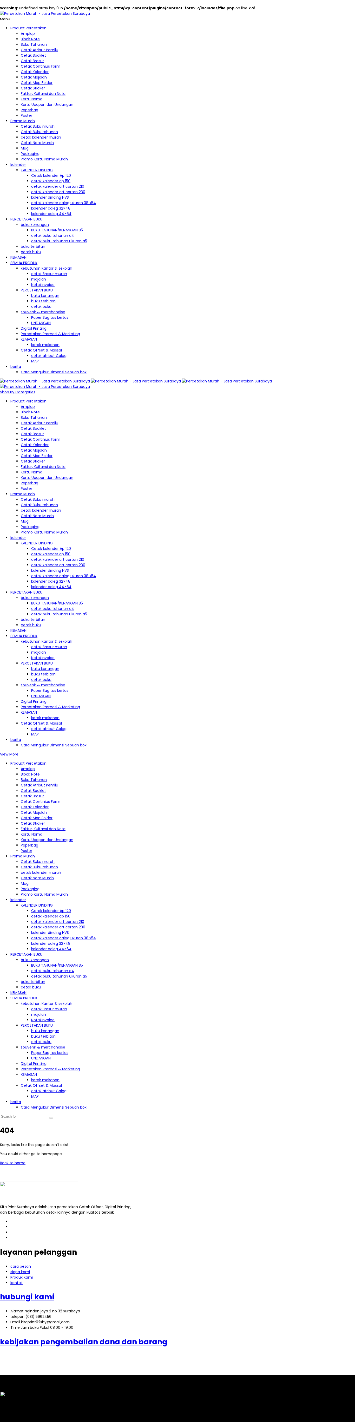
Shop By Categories (17, 392)
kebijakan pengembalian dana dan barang (83, 1342)
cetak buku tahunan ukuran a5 (59, 241)
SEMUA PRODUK (23, 262)
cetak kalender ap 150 (50, 181)
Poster (26, 115)
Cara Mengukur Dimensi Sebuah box (54, 372)
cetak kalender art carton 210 (57, 186)
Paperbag (29, 110)
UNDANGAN (41, 322)
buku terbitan (33, 246)
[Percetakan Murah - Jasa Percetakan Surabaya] (45, 13)
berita (15, 366)
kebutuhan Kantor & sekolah (46, 268)
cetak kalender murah (41, 137)
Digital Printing (34, 328)
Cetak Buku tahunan (39, 131)
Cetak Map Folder (36, 82)
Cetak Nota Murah (37, 142)
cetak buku (31, 252)
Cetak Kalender (35, 71)
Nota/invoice (43, 284)
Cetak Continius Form (40, 66)
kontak (16, 1282)
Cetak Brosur (32, 60)
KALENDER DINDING (37, 170)
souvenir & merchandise (43, 312)
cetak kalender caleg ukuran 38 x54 (63, 202)
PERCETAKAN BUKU (26, 219)
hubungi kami (27, 1297)
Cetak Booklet (33, 55)
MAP (35, 361)
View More (9, 754)
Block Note (30, 39)
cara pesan (20, 1266)
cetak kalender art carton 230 (58, 191)
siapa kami (20, 1271)
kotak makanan (45, 344)
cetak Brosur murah (49, 273)
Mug (25, 148)
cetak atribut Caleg (49, 355)
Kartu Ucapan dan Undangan (47, 104)
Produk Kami (21, 1277)
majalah (38, 279)
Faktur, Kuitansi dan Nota (43, 93)
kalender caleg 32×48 (50, 208)
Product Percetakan (28, 28)
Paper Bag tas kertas (49, 317)
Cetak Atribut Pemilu (39, 50)
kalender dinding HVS (50, 197)
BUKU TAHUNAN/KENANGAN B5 (57, 230)
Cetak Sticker (33, 88)
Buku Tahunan (34, 44)
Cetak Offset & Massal (41, 350)
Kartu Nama (31, 99)
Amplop (28, 33)
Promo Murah (22, 120)
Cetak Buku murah (38, 126)
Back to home (12, 1162)
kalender (18, 164)
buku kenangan (35, 224)
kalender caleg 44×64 (51, 213)
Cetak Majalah (34, 77)
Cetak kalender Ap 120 (51, 175)
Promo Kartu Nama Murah (44, 159)
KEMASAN (18, 257)
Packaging (30, 153)
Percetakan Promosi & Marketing (50, 333)
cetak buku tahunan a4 (52, 235)
